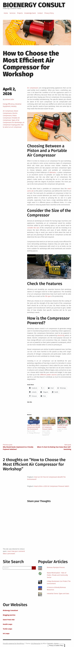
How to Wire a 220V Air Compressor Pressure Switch (48, 427)
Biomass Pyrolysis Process (56, 567)
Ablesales (52, 172)
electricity (60, 335)
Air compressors (32, 88)
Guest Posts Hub (9, 620)
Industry (13, 106)
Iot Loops (6, 633)
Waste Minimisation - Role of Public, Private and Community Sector (57, 575)
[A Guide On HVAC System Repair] (64, 420)
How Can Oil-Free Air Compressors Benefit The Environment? (33, 427)
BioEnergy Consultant (10, 610)
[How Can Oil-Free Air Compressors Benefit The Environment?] (33, 420)
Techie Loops (7, 629)
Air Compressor (8, 111)
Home (6, 13)
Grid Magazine (35, 643)
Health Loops (7, 624)
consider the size (33, 228)
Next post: (54, 447)
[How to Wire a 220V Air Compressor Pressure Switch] (49, 420)
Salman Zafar (9, 99)
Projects (20, 13)
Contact (40, 13)
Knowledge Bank (30, 13)
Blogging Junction (9, 615)
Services (12, 13)
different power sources (48, 375)
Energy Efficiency (8, 104)
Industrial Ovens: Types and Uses (58, 593)
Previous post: (18, 447)
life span (48, 296)
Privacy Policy (49, 13)
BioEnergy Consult (34, 5)
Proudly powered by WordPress (13, 643)
